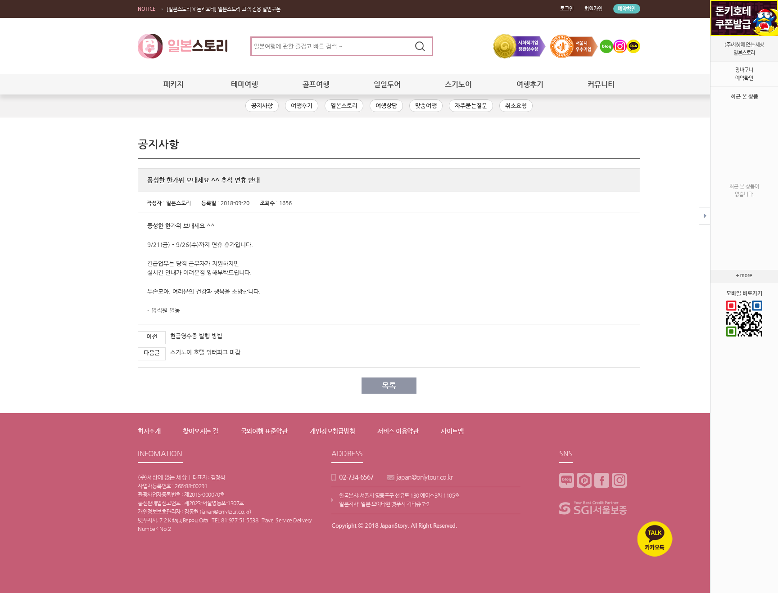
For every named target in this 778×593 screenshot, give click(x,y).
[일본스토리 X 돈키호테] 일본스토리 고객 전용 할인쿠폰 (223, 9)
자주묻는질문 (471, 105)
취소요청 (516, 105)
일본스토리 (343, 105)
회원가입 (593, 9)
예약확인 (627, 9)
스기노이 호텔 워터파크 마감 (205, 352)
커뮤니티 (601, 84)
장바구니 (744, 70)
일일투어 (387, 84)
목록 (389, 385)
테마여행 (244, 84)
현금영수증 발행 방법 (196, 335)
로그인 (567, 9)
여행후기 (529, 84)
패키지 (173, 84)
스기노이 (458, 84)
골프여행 (316, 84)
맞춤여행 (426, 105)
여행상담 (386, 105)
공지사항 (262, 105)
